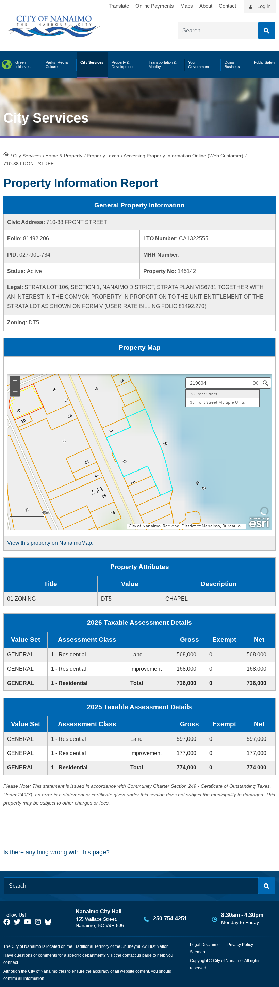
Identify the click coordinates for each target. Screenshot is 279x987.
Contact (227, 6)
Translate (119, 6)
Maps (186, 6)
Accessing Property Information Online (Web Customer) (183, 155)
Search (266, 30)
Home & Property (63, 155)
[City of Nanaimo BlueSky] (50, 922)
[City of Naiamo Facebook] (6, 922)
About (205, 6)
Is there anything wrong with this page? (56, 852)
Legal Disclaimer (205, 944)
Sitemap (197, 952)
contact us (131, 955)
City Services (27, 155)
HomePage (6, 154)
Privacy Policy (240, 944)
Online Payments (154, 6)
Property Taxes (103, 155)
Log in (263, 6)
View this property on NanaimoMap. (50, 543)
